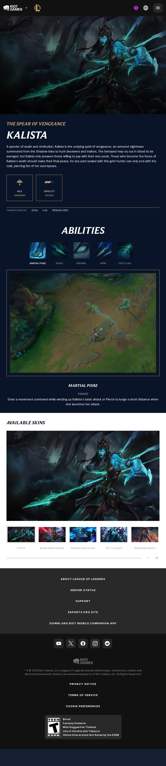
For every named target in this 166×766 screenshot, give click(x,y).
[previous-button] (148, 558)
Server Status (83, 589)
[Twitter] (70, 643)
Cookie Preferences (83, 705)
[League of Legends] (37, 8)
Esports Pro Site (83, 612)
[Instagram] (95, 643)
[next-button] (156, 558)
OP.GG (35, 210)
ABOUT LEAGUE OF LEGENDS (83, 578)
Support (83, 600)
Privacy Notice (83, 683)
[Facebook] (83, 643)
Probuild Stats (60, 210)
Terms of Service (83, 694)
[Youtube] (58, 643)
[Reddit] (107, 643)
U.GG (45, 210)
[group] (81, 253)
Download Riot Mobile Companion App (83, 623)
